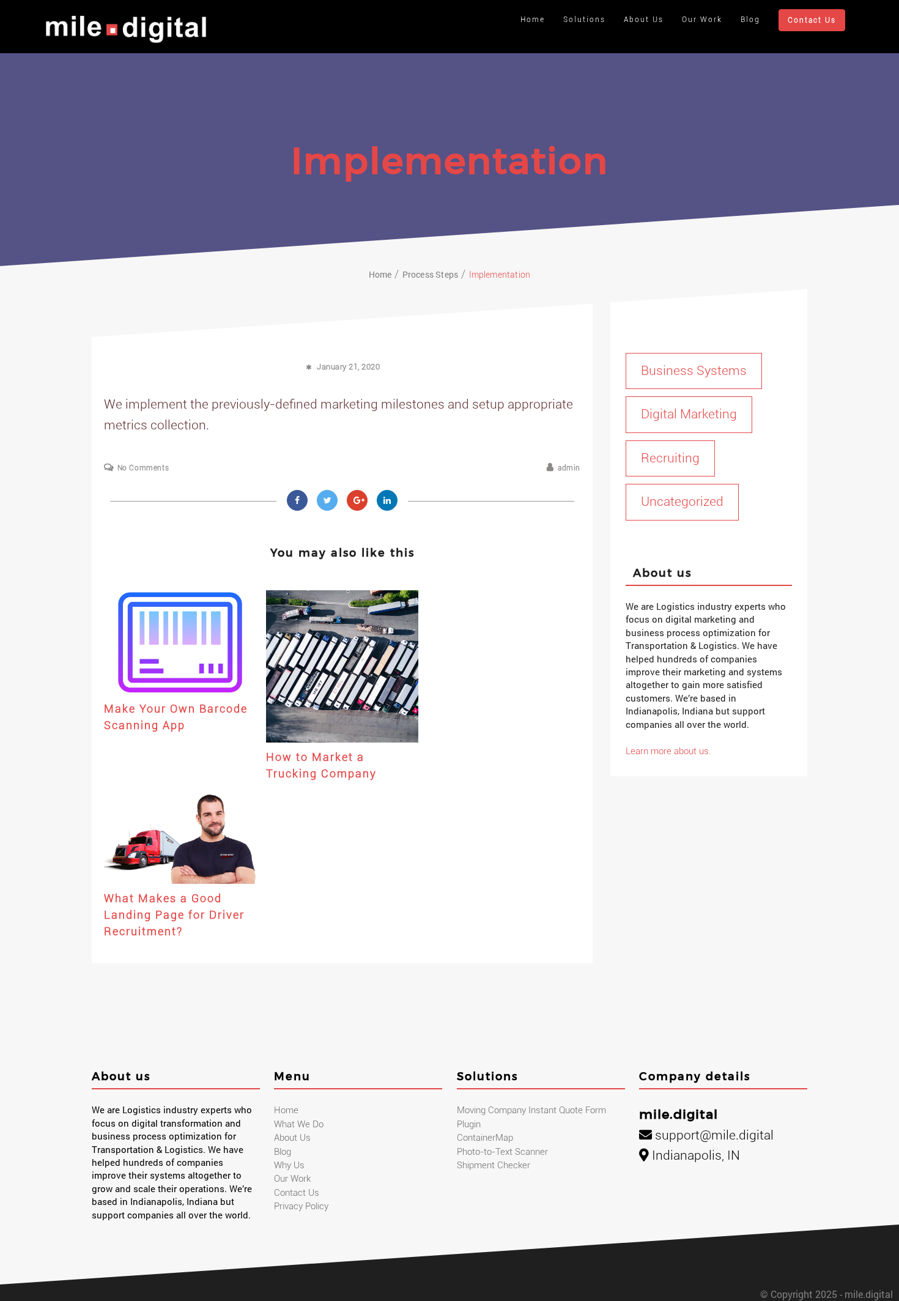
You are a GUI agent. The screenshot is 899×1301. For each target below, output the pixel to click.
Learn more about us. (668, 751)
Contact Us (812, 20)
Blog (750, 19)
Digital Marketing (689, 414)
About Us (644, 19)
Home (532, 19)
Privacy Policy (301, 1206)
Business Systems (694, 370)
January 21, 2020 (348, 366)
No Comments (143, 468)
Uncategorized (682, 501)
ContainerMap (485, 1137)
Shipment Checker (493, 1165)
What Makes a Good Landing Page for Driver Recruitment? (174, 914)
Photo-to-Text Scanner (502, 1151)
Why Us (289, 1165)
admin (569, 468)
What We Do (299, 1124)
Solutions (584, 19)
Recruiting (670, 458)
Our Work (702, 19)
